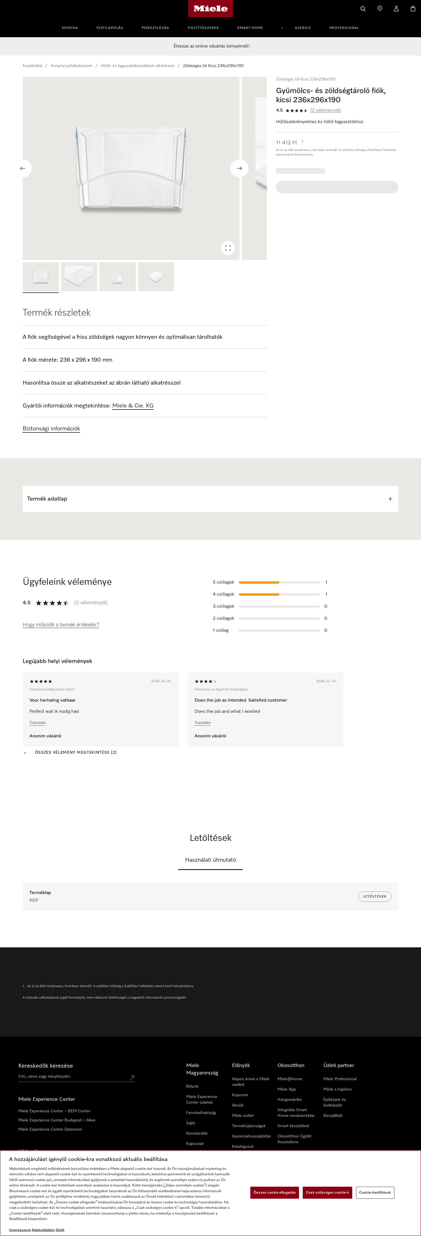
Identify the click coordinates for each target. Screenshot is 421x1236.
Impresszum (20, 1230)
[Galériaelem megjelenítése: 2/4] (79, 277)
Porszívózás (155, 28)
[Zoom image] (228, 248)
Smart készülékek (293, 1126)
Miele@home (290, 1079)
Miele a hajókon (337, 1089)
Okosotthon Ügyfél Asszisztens (294, 1139)
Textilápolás (109, 28)
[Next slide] (239, 168)
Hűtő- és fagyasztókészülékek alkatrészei (137, 66)
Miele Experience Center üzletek (201, 1100)
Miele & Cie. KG (133, 406)
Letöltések (375, 896)
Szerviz (303, 28)
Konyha (70, 28)
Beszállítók (333, 1116)
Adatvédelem (43, 1230)
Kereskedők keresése (45, 1066)
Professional (344, 28)
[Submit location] (132, 1077)
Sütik (60, 1230)
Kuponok (240, 1095)
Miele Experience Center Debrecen (50, 1129)
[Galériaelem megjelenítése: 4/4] (156, 277)
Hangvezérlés (290, 1100)
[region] (145, 168)
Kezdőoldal (32, 66)
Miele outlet (243, 1116)
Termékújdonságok (249, 1126)
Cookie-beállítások (375, 1192)
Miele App (287, 1089)
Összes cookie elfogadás (274, 1192)
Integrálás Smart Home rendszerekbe (296, 1113)
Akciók (238, 1105)
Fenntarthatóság (201, 1113)
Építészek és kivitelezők (334, 1102)
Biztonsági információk (51, 429)
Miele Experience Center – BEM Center (54, 1111)
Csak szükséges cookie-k (327, 1192)
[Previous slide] (22, 168)
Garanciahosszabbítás (251, 1136)
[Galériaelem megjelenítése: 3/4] (117, 277)
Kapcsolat (195, 1144)
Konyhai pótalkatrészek (71, 66)
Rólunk (192, 1087)
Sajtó (190, 1123)
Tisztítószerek (203, 28)
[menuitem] (73, 27)
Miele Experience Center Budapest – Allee (56, 1120)
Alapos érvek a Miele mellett (250, 1082)
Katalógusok (243, 1147)
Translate (37, 723)
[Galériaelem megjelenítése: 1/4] (41, 277)
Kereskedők (197, 1133)
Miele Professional (340, 1079)
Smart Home (250, 28)
